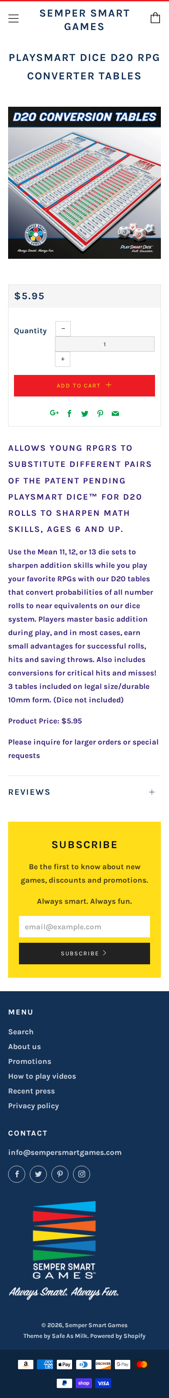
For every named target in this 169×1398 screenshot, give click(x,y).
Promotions (29, 1061)
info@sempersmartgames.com (65, 1152)
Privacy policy (33, 1105)
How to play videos (42, 1075)
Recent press (31, 1090)
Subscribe (80, 953)
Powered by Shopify (118, 1336)
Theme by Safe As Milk (55, 1336)
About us (24, 1046)
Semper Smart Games (84, 20)
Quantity (30, 330)
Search (21, 1031)
